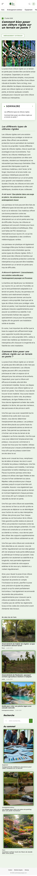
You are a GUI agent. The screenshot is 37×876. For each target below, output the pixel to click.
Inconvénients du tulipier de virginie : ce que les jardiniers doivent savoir (18, 644)
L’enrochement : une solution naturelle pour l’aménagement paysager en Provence (18, 275)
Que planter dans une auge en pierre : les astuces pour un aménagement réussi (18, 197)
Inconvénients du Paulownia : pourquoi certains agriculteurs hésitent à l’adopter (17, 676)
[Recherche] (29, 4)
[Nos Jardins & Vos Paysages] (12, 4)
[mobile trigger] (3, 4)
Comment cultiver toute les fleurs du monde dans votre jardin (17, 852)
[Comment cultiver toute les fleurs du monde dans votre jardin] (18, 831)
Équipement (5, 765)
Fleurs (3, 648)
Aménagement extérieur (13, 35)
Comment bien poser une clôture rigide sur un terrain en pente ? (18, 116)
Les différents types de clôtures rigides (16, 112)
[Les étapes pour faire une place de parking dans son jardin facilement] (18, 788)
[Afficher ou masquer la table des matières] (26, 106)
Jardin (3, 679)
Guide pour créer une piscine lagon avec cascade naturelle (16, 707)
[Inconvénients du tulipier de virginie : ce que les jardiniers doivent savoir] (18, 631)
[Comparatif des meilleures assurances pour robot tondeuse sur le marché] (18, 746)
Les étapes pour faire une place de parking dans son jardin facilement (16, 810)
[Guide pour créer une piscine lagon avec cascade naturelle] (18, 693)
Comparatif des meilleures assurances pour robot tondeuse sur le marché (16, 767)
